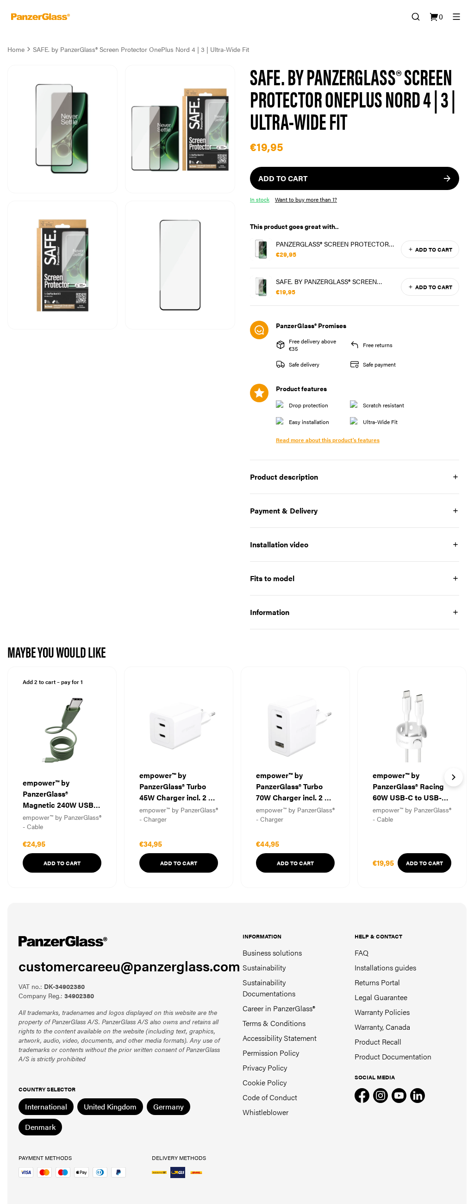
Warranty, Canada (382, 1026)
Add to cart (433, 249)
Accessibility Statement (280, 1038)
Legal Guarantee (381, 997)
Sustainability (264, 967)
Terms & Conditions (274, 1023)
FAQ (361, 952)
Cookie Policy (265, 1082)
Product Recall (378, 1041)
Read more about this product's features (328, 440)
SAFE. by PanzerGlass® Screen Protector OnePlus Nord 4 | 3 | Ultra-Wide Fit (330, 281)
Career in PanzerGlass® (279, 1008)
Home (16, 49)
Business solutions (272, 952)
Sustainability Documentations (269, 988)
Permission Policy (271, 1052)
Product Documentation (393, 1056)
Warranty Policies (382, 1012)
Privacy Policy (265, 1067)
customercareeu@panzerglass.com (129, 966)
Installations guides (385, 967)
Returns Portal (377, 982)
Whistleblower (265, 1112)
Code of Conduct (270, 1097)
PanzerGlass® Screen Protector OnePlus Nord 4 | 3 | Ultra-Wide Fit (336, 243)
